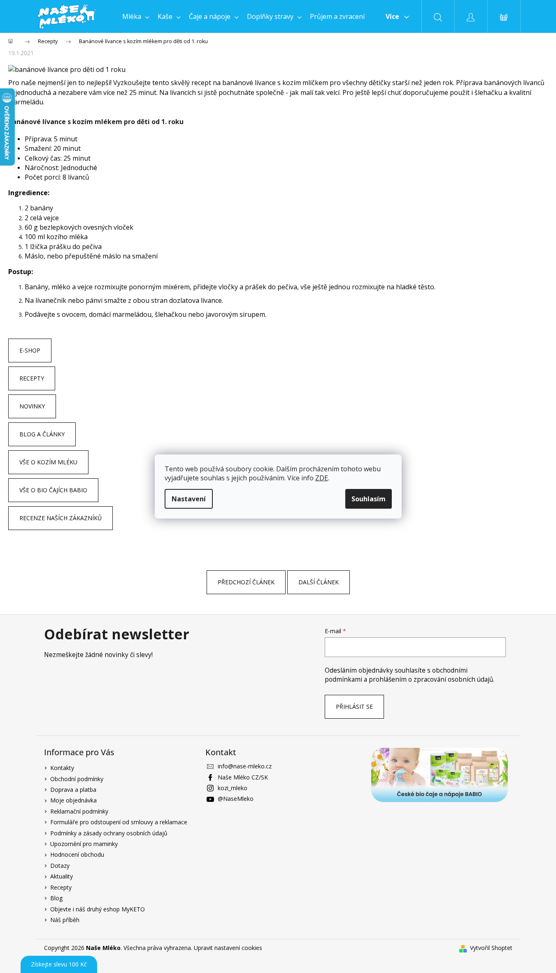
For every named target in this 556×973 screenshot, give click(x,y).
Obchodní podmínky (76, 779)
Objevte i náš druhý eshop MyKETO (97, 909)
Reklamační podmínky (79, 811)
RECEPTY (31, 378)
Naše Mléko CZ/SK (243, 777)
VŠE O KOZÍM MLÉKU (48, 462)
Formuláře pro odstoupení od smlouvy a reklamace (118, 822)
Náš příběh (64, 920)
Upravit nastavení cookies (228, 948)
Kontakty (62, 768)
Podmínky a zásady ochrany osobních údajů (108, 833)
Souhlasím (368, 498)
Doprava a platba (73, 789)
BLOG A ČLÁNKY (42, 434)
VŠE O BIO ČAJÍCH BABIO (53, 490)
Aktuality (61, 876)
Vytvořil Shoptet (491, 948)
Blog (56, 898)
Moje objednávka (73, 800)
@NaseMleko (236, 798)
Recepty (61, 887)
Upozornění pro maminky (84, 844)
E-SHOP (29, 350)
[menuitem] (136, 16)
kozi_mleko (232, 788)
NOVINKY (32, 406)
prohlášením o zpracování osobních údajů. (431, 679)
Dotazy (60, 865)
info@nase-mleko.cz (245, 766)
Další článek (318, 582)
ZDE (321, 477)
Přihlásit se (354, 706)
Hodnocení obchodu (77, 854)
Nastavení (189, 498)
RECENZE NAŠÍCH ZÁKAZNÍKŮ (60, 518)
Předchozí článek (246, 582)
